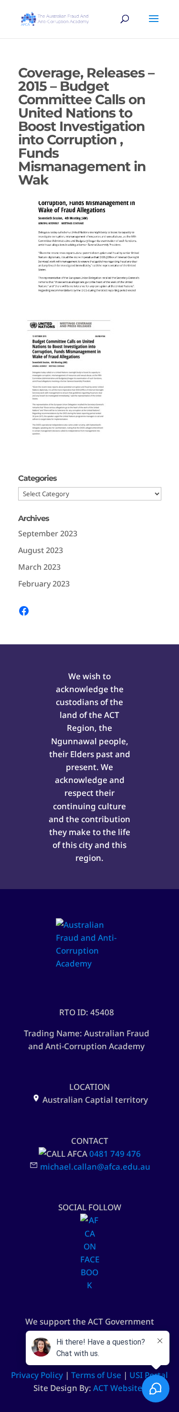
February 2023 (44, 583)
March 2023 (39, 567)
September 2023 (47, 533)
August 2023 (40, 550)
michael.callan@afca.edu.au (95, 1166)
